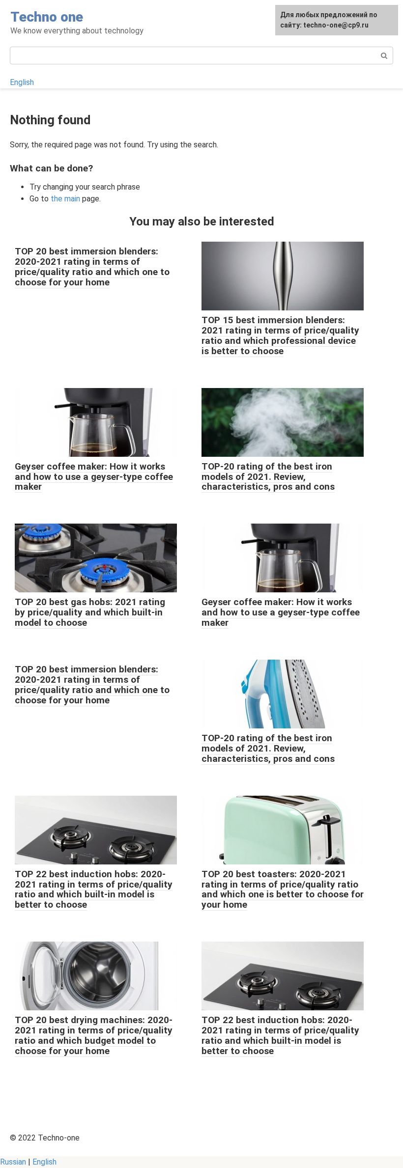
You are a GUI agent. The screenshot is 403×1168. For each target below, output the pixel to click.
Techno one (46, 17)
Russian (13, 1162)
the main (65, 198)
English (22, 82)
